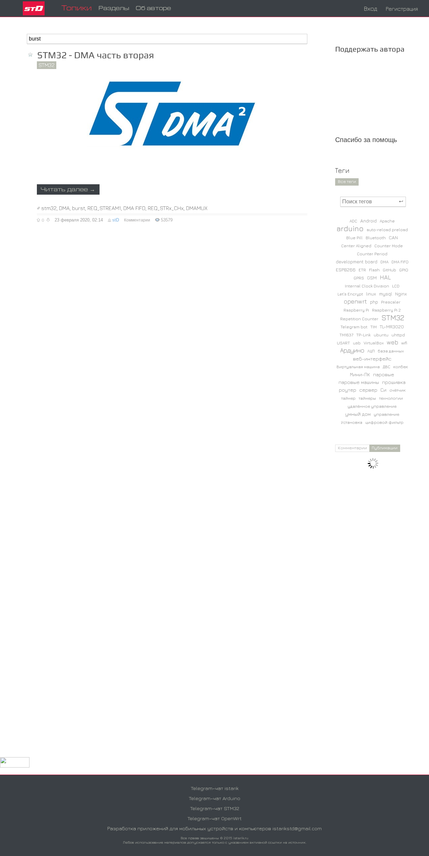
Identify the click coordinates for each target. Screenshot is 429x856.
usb (357, 342)
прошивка (394, 382)
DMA (64, 208)
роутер (347, 390)
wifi (404, 342)
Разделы (114, 8)
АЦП (371, 350)
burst (78, 208)
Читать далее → (68, 189)
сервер (368, 390)
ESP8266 (346, 269)
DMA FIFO (134, 208)
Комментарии (137, 220)
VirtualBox (374, 342)
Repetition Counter (359, 318)
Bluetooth (376, 237)
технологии (391, 398)
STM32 (47, 65)
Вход (370, 8)
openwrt (355, 301)
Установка (351, 422)
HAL (385, 277)
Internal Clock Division (367, 285)
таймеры (367, 398)
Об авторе (153, 8)
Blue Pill (354, 237)
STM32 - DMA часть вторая (95, 55)
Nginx (401, 294)
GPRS (359, 277)
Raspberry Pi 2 (386, 310)
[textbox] (167, 39)
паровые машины (359, 382)
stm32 (49, 208)
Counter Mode (388, 245)
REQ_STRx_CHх (166, 208)
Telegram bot (354, 326)
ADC (353, 220)
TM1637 (346, 334)
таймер (348, 398)
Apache (387, 220)
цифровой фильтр (384, 422)
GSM (372, 277)
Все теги (347, 181)
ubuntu (381, 334)
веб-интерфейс (372, 358)
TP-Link (363, 334)
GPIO (403, 269)
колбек (400, 366)
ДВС (386, 366)
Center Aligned (356, 245)
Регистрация (402, 9)
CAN (393, 237)
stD (115, 219)
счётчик (397, 390)
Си (383, 390)
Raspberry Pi (356, 310)
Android (368, 220)
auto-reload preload (387, 229)
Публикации (384, 447)
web (392, 342)
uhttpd (398, 334)
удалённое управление (372, 406)
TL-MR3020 (392, 326)
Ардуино (352, 350)
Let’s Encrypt (350, 294)
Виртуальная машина (358, 366)
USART (343, 342)
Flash (374, 269)
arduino (350, 228)
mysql (385, 294)
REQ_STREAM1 (104, 208)
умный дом (358, 414)
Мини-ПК (360, 374)
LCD (396, 285)
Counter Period (372, 253)
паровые (383, 374)
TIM (373, 326)
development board (356, 261)
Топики (76, 8)
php (374, 302)
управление (386, 414)
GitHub (389, 269)
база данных (391, 350)
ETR (362, 269)
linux (371, 294)
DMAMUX (196, 208)
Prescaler (391, 302)
